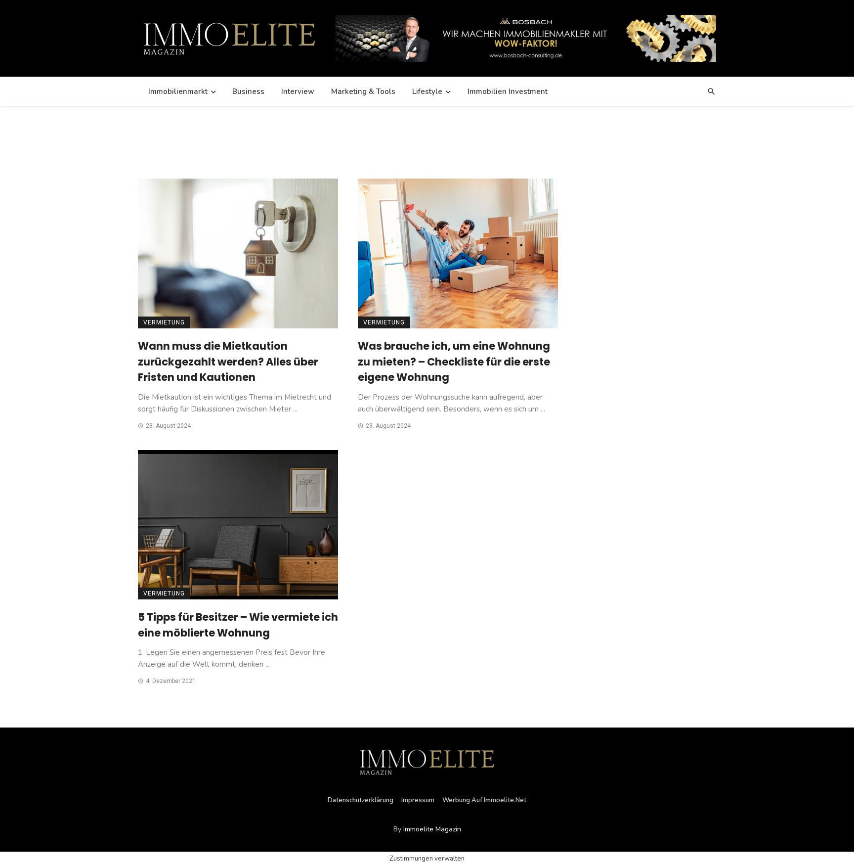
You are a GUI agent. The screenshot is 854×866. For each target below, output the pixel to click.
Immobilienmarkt (178, 91)
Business (248, 91)
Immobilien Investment (508, 91)
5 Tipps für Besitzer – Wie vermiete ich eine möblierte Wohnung (238, 625)
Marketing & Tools (363, 91)
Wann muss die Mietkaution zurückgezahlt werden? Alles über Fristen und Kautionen (228, 361)
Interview (297, 91)
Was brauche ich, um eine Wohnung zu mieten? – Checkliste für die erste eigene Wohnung (454, 361)
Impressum (417, 800)
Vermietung (164, 322)
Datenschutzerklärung (360, 800)
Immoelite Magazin (432, 829)
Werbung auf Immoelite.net (484, 800)
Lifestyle (427, 91)
